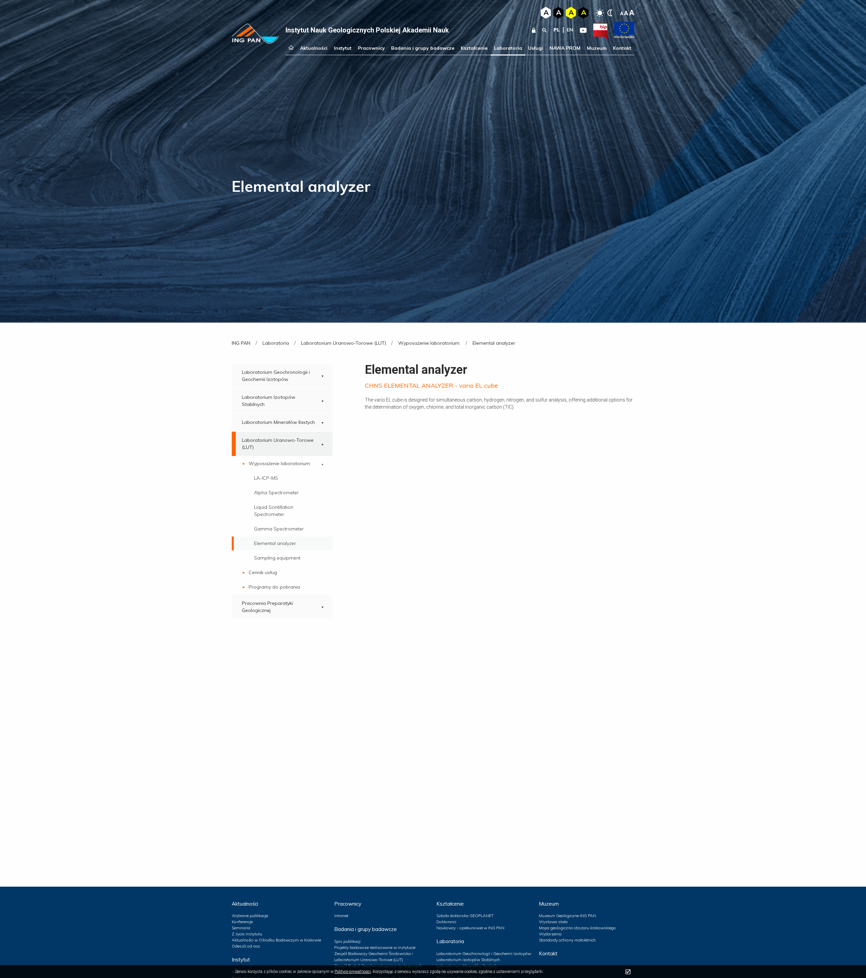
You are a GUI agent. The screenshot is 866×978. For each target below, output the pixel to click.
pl (556, 30)
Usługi (535, 48)
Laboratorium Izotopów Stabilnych (268, 400)
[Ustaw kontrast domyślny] (600, 13)
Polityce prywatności (353, 971)
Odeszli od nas (246, 946)
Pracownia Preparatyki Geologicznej (267, 606)
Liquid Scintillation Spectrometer (273, 510)
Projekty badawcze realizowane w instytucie (374, 947)
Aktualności (313, 48)
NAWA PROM (564, 48)
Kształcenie (474, 48)
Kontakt (622, 48)
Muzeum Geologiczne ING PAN (567, 915)
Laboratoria (508, 48)
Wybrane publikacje (250, 915)
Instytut (342, 48)
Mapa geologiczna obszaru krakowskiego (577, 927)
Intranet (341, 915)
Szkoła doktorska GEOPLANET (465, 915)
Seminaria (241, 927)
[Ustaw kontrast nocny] (610, 13)
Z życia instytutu (247, 933)
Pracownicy (371, 48)
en (570, 30)
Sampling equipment (277, 558)
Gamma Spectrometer (279, 529)
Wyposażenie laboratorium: (280, 463)
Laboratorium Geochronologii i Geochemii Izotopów (276, 375)
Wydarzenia (550, 933)
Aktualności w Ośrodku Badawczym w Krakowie (276, 939)
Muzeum (597, 48)
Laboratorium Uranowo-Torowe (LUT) (278, 443)
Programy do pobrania (274, 587)
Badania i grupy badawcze (422, 48)
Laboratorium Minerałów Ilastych (278, 422)
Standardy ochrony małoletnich (567, 939)
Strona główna (291, 48)
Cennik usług (263, 572)
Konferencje (242, 921)
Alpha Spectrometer (276, 493)
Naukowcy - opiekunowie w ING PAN (470, 927)
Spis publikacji (347, 941)
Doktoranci (446, 921)
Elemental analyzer (275, 543)
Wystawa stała (553, 921)
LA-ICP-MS (266, 478)
